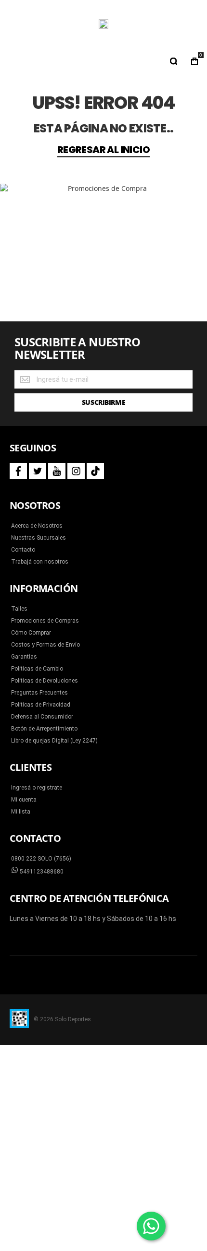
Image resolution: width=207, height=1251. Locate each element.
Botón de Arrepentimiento (44, 728)
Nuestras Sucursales (38, 537)
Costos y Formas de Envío (45, 644)
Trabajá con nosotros (39, 561)
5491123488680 (41, 871)
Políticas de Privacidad (40, 704)
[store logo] (103, 24)
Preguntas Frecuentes (39, 692)
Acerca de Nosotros (37, 525)
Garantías (24, 656)
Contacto (23, 549)
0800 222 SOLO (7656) (41, 858)
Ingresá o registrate (36, 787)
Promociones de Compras (45, 620)
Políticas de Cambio (37, 668)
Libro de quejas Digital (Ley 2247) (54, 740)
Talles (19, 608)
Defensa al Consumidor (42, 716)
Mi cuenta (24, 799)
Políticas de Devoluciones (44, 680)
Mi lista (20, 811)
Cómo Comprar (31, 632)
